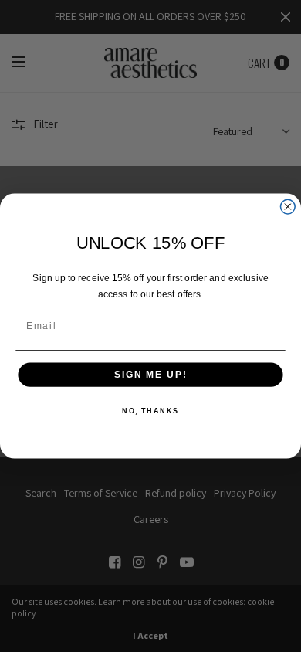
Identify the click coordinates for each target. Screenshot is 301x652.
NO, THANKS (150, 411)
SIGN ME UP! (150, 375)
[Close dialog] (287, 206)
